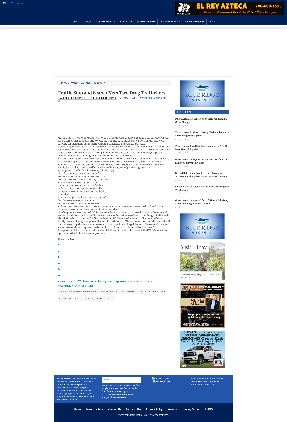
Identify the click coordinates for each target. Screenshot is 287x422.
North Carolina (106, 21)
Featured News (67, 98)
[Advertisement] (143, 52)
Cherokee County (129, 291)
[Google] (59, 257)
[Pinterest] (59, 269)
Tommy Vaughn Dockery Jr (102, 298)
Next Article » (65, 285)
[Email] (59, 275)
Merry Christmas (83, 285)
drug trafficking (65, 298)
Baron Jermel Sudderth (110, 291)
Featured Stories (87, 98)
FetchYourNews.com (111, 385)
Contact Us (114, 409)
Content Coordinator (154, 97)
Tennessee (126, 21)
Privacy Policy (154, 409)
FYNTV (212, 21)
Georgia (87, 21)
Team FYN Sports (194, 21)
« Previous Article (68, 281)
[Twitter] (59, 251)
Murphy (85, 298)
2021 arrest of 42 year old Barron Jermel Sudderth (78, 291)
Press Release (107, 98)
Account (172, 409)
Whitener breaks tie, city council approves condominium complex (116, 281)
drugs (77, 298)
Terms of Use (133, 409)
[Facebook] (58, 245)
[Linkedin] (59, 263)
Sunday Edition (146, 21)
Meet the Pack (94, 409)
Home (74, 21)
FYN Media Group (170, 21)
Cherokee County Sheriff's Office (152, 291)
